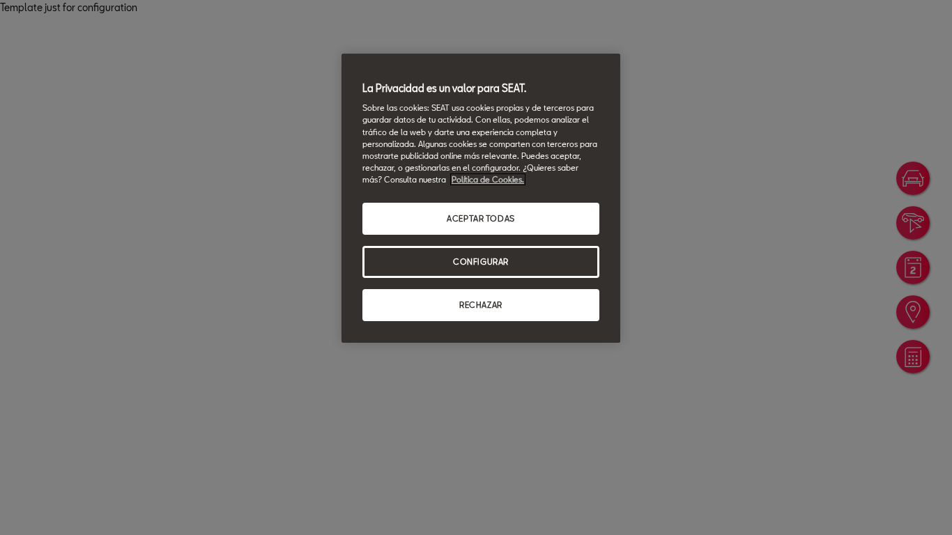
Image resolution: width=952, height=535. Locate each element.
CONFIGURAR (481, 261)
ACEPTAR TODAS (480, 218)
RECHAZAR (480, 304)
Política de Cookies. (488, 179)
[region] (480, 198)
